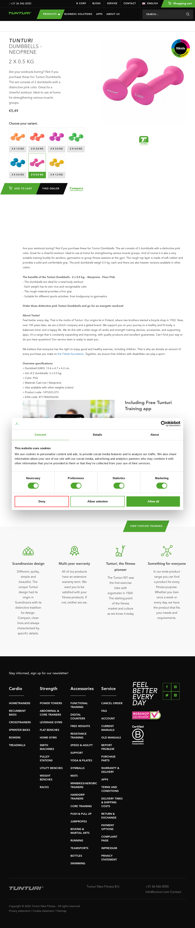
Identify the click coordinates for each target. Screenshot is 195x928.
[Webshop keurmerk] (159, 716)
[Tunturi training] (144, 140)
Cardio (15, 689)
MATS (74, 776)
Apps (99, 14)
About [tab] (154, 434)
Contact (130, 3)
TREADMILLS (17, 745)
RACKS (44, 787)
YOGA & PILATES (81, 760)
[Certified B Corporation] (159, 735)
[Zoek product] (187, 14)
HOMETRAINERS (19, 703)
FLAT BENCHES (49, 730)
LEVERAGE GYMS (51, 722)
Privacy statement (19, 911)
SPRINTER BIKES (19, 730)
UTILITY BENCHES (51, 768)
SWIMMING (77, 863)
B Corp (81, 3)
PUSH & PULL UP (81, 814)
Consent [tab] (40, 434)
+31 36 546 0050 (20, 3)
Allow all (153, 501)
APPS (104, 779)
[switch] (76, 486)
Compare (76, 188)
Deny (41, 501)
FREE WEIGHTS (80, 726)
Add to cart (22, 189)
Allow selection (97, 501)
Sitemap (61, 911)
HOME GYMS (48, 737)
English (152, 3)
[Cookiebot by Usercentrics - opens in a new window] (163, 424)
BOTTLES (76, 856)
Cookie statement (43, 911)
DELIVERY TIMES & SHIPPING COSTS (112, 802)
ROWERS (15, 737)
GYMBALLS (77, 768)
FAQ (104, 711)
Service (112, 3)
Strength (47, 689)
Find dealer (50, 189)
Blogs (96, 3)
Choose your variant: (23, 123)
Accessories (78, 689)
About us (113, 14)
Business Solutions (78, 14)
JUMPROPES (78, 821)
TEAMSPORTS (79, 848)
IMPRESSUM (109, 848)
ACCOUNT (108, 718)
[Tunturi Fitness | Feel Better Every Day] (20, 13)
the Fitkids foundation (71, 354)
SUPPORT (76, 753)
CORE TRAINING (81, 806)
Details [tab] (97, 434)
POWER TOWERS (51, 703)
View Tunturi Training (146, 526)
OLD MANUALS (111, 737)
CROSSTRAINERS (20, 722)
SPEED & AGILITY (81, 745)
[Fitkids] (180, 48)
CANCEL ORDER (111, 703)
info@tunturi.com (157, 892)
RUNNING (76, 840)
